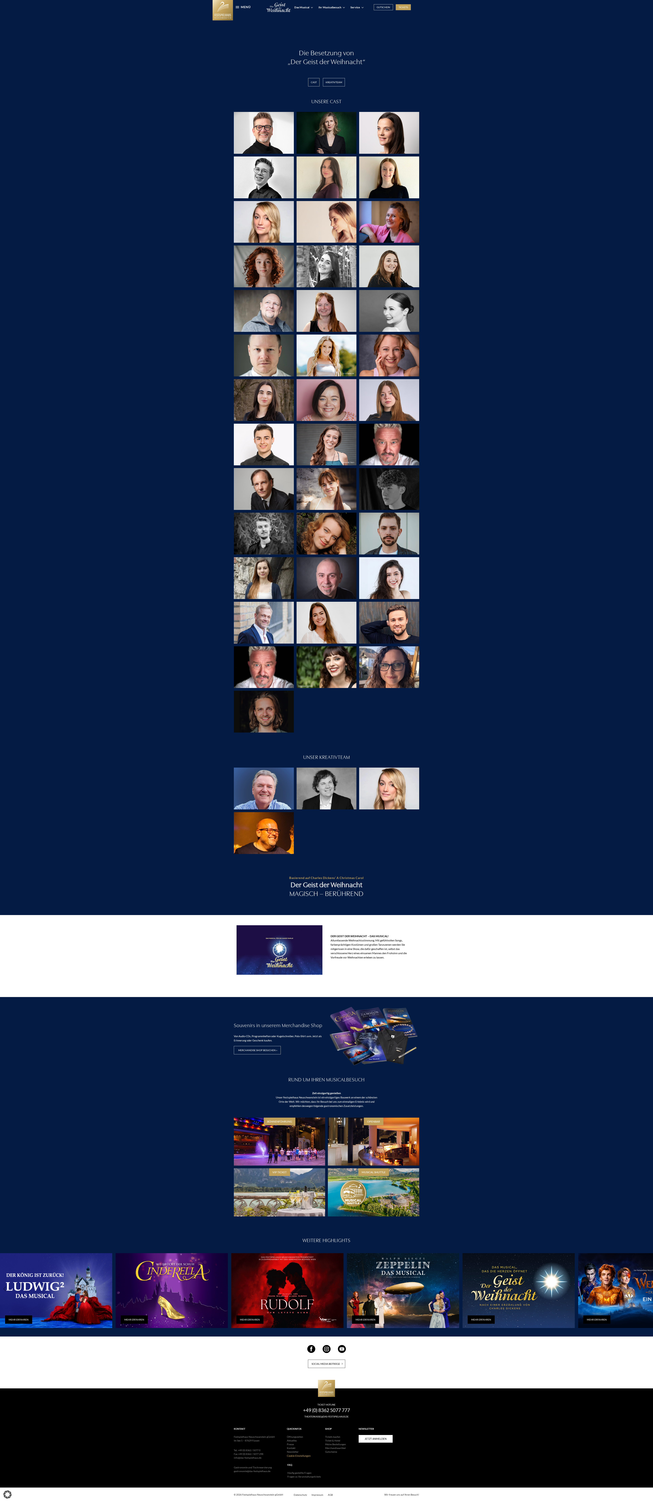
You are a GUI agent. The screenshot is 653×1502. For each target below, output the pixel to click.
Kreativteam (334, 82)
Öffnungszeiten (295, 1436)
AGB (330, 1494)
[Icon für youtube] (342, 1351)
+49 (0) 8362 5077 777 (326, 1410)
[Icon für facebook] (311, 1351)
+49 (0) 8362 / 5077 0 (249, 1450)
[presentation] (4, 1288)
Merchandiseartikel (335, 1448)
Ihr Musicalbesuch (330, 7)
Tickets (403, 7)
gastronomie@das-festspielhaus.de (252, 1471)
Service (355, 7)
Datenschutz (300, 1494)
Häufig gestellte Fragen (299, 1472)
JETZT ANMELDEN (376, 1438)
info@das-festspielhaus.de (247, 1457)
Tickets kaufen (332, 1436)
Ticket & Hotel (332, 1440)
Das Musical (301, 7)
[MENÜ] (236, 6)
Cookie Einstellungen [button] (299, 1455)
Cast (314, 82)
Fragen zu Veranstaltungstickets (304, 1476)
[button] (7, 1494)
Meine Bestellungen (335, 1444)
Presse (290, 1444)
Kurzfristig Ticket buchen (328, 986)
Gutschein (383, 7)
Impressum (317, 1494)
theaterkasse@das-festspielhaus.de (326, 1416)
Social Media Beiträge (326, 1363)
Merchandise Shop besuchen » (257, 1050)
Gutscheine (331, 1451)
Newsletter (293, 1451)
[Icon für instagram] (327, 1351)
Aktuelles (292, 1440)
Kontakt (291, 1448)
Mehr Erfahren (19, 1319)
